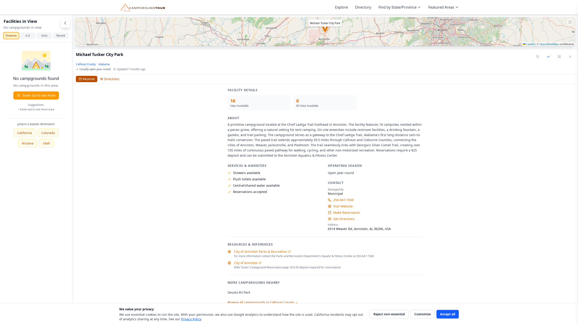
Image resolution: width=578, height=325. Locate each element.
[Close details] (570, 57)
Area (44, 35)
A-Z (28, 35)
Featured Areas (441, 7)
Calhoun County (86, 64)
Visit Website (343, 206)
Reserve (89, 79)
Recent (60, 35)
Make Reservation (346, 212)
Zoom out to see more (38, 95)
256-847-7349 (343, 200)
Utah (46, 143)
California (24, 133)
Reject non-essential (389, 314)
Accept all (447, 314)
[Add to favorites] (538, 57)
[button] (325, 31)
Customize (422, 314)
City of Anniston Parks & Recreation (260, 251)
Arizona (27, 143)
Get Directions (344, 219)
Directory (363, 7)
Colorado (48, 133)
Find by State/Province (397, 7)
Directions (111, 79)
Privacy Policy (191, 319)
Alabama (104, 64)
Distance (11, 35)
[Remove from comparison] (548, 57)
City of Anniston (246, 263)
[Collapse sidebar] (65, 23)
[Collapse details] (559, 57)
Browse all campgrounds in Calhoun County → (263, 302)
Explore (341, 7)
